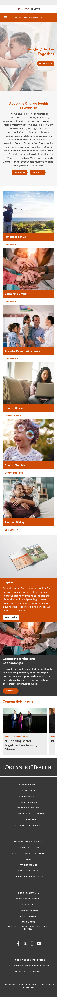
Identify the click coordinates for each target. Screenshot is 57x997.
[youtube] (39, 944)
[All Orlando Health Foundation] (28, 2)
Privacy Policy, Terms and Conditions (28, 966)
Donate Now (29, 791)
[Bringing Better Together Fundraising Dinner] (25, 720)
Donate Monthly (28, 796)
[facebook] (18, 944)
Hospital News (20, 736)
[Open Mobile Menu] (5, 17)
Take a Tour (28, 922)
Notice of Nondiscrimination (28, 960)
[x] (25, 944)
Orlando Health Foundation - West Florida (28, 928)
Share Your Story (28, 871)
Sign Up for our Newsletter (28, 877)
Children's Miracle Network (28, 853)
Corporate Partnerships (28, 825)
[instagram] (32, 944)
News (8, 736)
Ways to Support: (28, 785)
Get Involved (28, 820)
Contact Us (28, 905)
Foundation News (28, 910)
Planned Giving (28, 802)
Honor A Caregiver (28, 808)
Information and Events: (28, 842)
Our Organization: (28, 893)
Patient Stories (28, 865)
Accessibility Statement (28, 972)
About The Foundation (28, 899)
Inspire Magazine (28, 916)
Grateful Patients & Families (29, 814)
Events (28, 859)
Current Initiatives (29, 848)
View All (29, 701)
